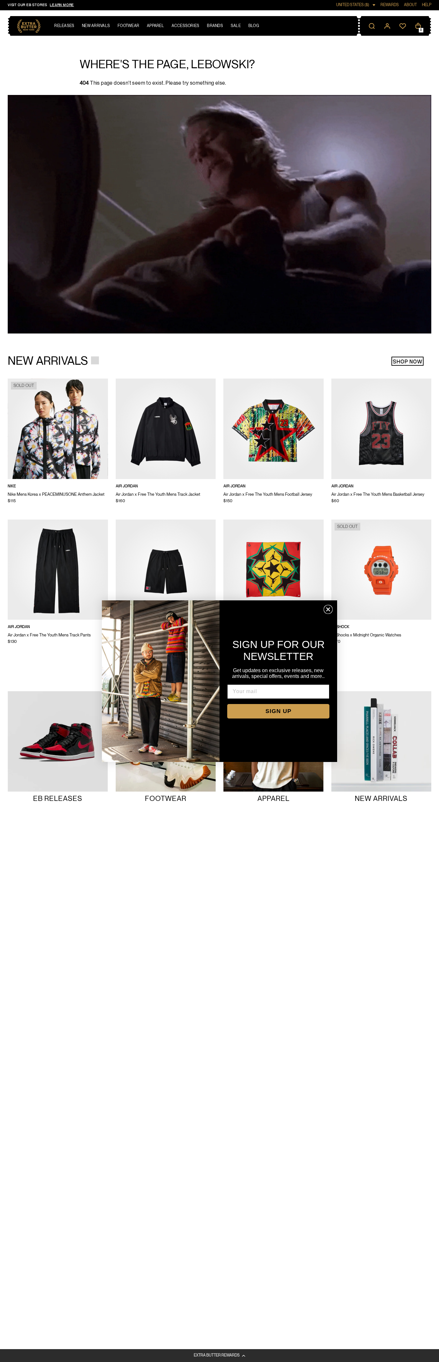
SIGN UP (278, 711)
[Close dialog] (328, 609)
